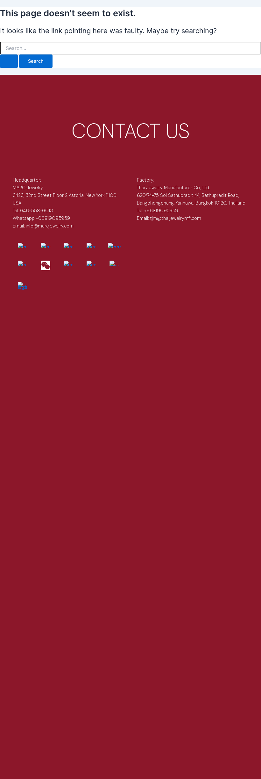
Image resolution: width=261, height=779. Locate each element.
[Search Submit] (9, 61)
